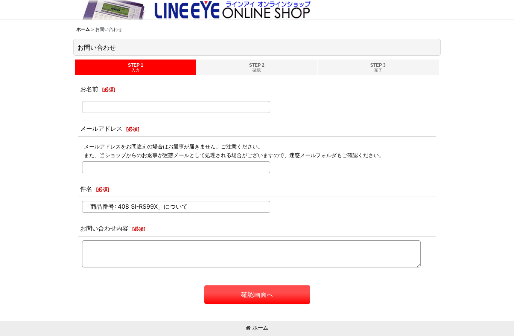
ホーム (260, 327)
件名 (86, 188)
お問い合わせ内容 (104, 228)
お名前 (89, 89)
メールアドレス (101, 128)
